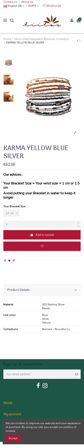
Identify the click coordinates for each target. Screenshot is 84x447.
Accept (13, 438)
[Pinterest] (14, 260)
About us (27, 2)
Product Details (18, 289)
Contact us (10, 2)
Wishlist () (53, 6)
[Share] (5, 260)
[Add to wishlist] (42, 246)
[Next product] (80, 40)
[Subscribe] (77, 374)
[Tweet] (9, 260)
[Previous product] (78, 40)
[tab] (42, 290)
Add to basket (45, 235)
